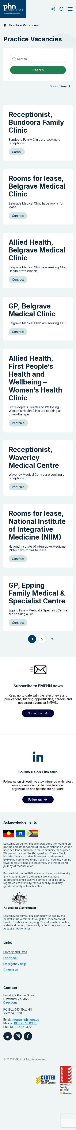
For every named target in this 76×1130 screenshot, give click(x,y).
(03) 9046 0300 (25, 1023)
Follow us (35, 799)
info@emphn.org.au (25, 1019)
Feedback (10, 958)
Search (38, 70)
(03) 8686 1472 (21, 1027)
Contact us (10, 970)
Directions (10, 1002)
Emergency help (14, 964)
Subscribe (35, 713)
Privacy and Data (15, 952)
